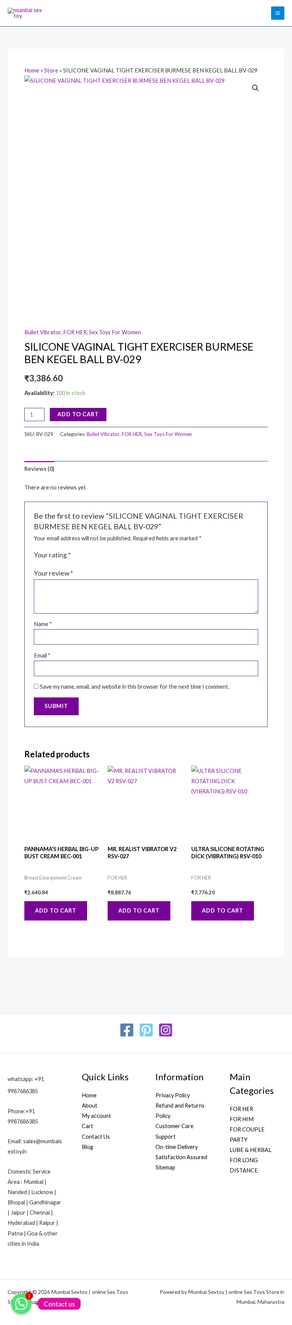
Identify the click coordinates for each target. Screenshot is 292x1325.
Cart (87, 1126)
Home (31, 70)
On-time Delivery (177, 1147)
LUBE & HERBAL (250, 1150)
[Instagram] (165, 1030)
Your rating (52, 555)
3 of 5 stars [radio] (93, 555)
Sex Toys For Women (115, 332)
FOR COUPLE (247, 1129)
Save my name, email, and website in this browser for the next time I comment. (134, 686)
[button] (255, 88)
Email (42, 655)
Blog (87, 1147)
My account (96, 1116)
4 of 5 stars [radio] (100, 555)
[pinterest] (146, 1030)
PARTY (239, 1139)
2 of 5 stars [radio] (85, 555)
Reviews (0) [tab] (39, 469)
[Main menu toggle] (277, 13)
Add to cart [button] (55, 910)
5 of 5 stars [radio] (108, 555)
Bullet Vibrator (42, 332)
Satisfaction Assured (181, 1157)
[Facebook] (126, 1030)
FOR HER (75, 332)
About (89, 1105)
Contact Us (96, 1136)
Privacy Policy (173, 1095)
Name (43, 624)
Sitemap (165, 1167)
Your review (53, 573)
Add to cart (78, 414)
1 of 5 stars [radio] (77, 555)
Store (51, 70)
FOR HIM (242, 1119)
